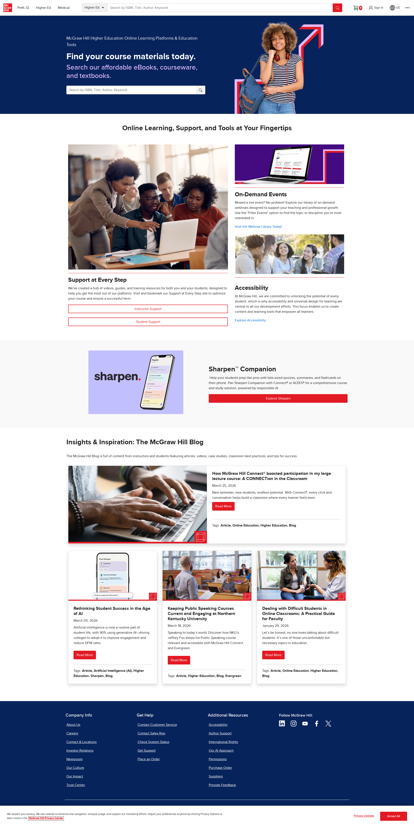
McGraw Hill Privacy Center (46, 818)
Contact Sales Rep (151, 733)
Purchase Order (220, 768)
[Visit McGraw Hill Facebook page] (317, 723)
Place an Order (149, 759)
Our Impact (74, 776)
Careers (72, 733)
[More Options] (408, 8)
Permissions (218, 759)
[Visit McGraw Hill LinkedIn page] (282, 723)
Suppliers (216, 776)
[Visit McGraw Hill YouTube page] (305, 723)
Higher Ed (43, 7)
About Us (73, 724)
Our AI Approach (221, 750)
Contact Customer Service (157, 724)
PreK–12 (23, 7)
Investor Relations (79, 750)
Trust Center (75, 785)
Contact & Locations (81, 742)
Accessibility (218, 724)
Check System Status (153, 742)
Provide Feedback (222, 785)
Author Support (220, 733)
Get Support (147, 750)
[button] (376, 8)
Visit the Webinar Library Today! (258, 226)
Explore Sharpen (278, 398)
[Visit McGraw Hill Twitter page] (328, 723)
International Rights (223, 742)
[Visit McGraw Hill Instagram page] (293, 723)
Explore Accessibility (250, 320)
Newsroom (74, 759)
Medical (64, 7)
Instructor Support (148, 309)
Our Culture (75, 768)
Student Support (148, 322)
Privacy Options (364, 816)
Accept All (393, 816)
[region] (207, 816)
